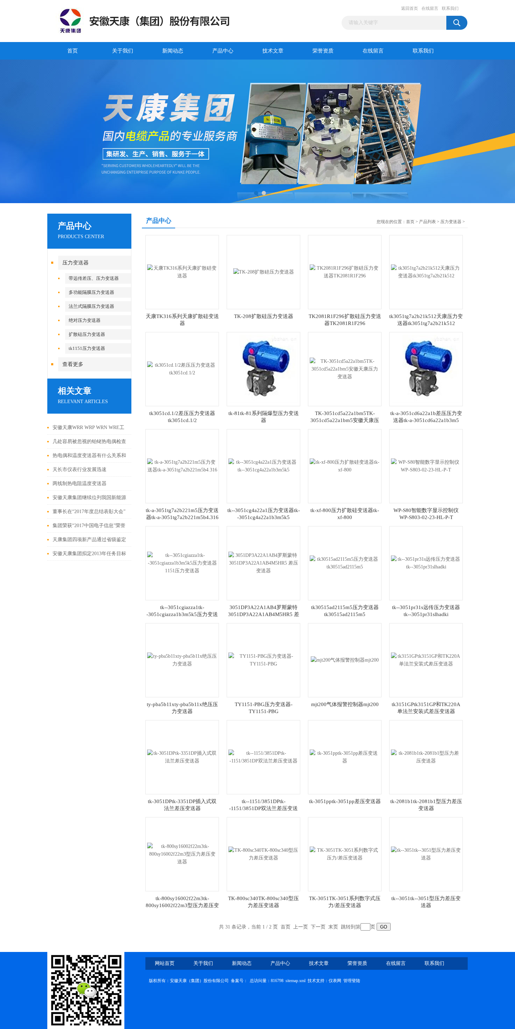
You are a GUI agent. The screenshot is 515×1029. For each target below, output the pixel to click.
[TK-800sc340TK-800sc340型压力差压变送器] (263, 853)
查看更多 (72, 364)
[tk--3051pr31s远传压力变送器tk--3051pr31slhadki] (426, 562)
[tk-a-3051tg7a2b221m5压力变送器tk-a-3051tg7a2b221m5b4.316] (182, 465)
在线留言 (429, 8)
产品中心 (222, 51)
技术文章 (272, 51)
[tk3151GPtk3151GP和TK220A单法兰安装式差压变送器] (426, 659)
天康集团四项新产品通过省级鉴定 (89, 539)
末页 (333, 927)
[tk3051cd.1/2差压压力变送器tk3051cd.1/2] (182, 368)
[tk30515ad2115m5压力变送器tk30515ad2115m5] (345, 562)
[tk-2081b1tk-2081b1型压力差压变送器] (426, 756)
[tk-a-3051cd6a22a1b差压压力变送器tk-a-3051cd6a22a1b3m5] (426, 368)
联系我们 (450, 8)
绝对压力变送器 (85, 320)
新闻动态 (172, 51)
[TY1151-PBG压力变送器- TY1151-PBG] (263, 659)
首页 (72, 51)
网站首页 (164, 963)
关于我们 (122, 51)
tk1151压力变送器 (87, 348)
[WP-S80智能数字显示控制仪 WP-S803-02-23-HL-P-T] (426, 465)
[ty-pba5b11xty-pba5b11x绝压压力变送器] (182, 659)
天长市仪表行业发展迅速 (80, 469)
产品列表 (427, 221)
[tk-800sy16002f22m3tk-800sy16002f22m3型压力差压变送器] (182, 853)
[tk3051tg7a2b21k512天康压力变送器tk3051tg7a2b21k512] (426, 271)
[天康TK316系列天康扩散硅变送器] (182, 271)
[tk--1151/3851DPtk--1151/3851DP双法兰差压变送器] (263, 756)
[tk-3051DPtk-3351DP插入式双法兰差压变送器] (182, 756)
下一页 (318, 927)
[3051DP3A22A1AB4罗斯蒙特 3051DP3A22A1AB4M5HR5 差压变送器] (263, 562)
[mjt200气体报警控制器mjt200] (345, 659)
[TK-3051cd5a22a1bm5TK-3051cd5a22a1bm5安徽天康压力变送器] (345, 368)
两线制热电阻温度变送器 (80, 483)
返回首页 (409, 8)
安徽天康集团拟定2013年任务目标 (89, 553)
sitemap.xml (295, 980)
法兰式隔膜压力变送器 (91, 306)
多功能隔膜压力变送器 (91, 292)
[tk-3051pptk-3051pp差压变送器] (345, 756)
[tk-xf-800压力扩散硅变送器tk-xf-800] (345, 465)
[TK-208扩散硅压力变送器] (263, 271)
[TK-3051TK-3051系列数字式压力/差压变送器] (345, 853)
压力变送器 (75, 262)
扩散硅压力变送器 (87, 334)
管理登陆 (351, 980)
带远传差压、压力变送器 (94, 278)
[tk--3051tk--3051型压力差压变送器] (426, 853)
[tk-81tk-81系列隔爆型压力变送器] (263, 368)
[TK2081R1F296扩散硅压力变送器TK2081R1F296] (345, 271)
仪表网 (335, 980)
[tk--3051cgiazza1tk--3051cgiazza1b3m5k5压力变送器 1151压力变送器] (182, 562)
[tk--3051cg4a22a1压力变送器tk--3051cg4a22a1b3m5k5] (263, 465)
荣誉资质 (323, 51)
